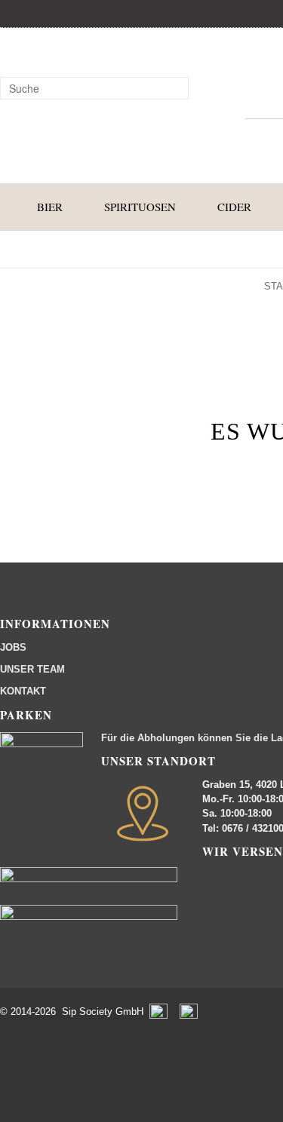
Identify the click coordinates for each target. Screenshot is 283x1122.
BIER (50, 206)
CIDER (234, 206)
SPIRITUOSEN (140, 206)
